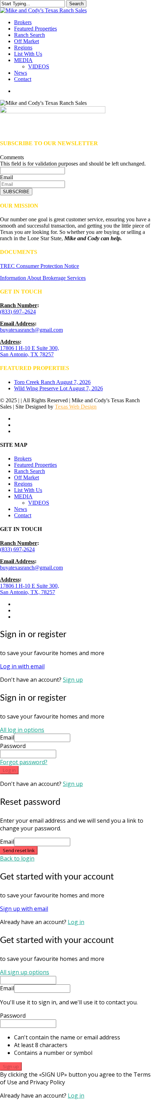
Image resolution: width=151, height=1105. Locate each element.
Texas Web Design (76, 407)
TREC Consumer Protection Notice (39, 266)
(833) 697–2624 (18, 312)
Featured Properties (35, 465)
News (20, 509)
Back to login (17, 858)
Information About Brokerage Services (43, 278)
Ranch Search (29, 471)
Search (76, 3)
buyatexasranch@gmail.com (31, 330)
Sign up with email (24, 908)
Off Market (26, 477)
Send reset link (19, 850)
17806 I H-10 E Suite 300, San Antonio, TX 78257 (29, 351)
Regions (23, 484)
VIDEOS (38, 503)
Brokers (23, 458)
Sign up (73, 679)
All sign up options (24, 972)
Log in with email (22, 666)
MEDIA (23, 496)
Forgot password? (23, 762)
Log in (9, 770)
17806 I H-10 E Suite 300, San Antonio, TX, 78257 (29, 589)
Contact (22, 515)
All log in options (22, 730)
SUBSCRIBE (16, 191)
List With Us (28, 490)
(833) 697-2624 (17, 549)
